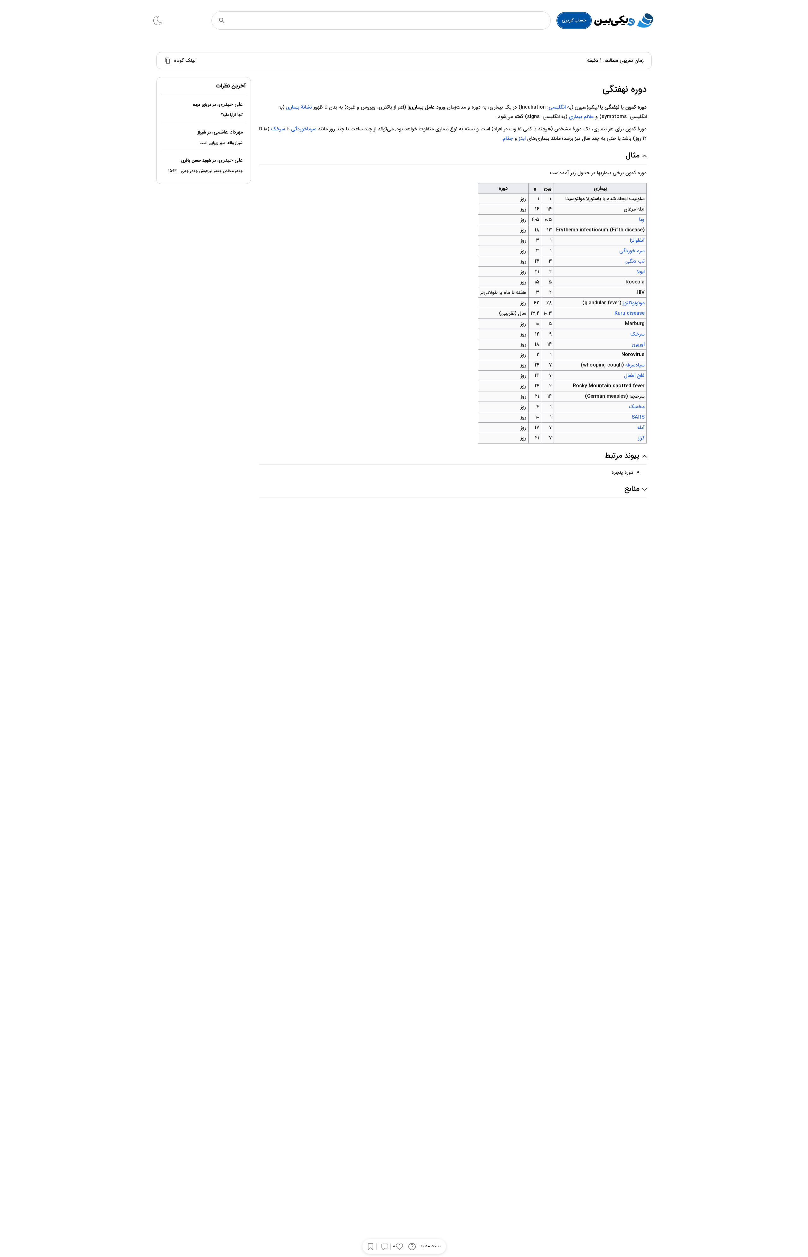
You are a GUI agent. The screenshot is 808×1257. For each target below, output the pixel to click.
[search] (222, 20)
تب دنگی (635, 261)
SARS (638, 417)
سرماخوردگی (303, 129)
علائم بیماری (581, 117)
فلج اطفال (634, 375)
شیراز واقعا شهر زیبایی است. (221, 143)
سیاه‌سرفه (635, 365)
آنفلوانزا (637, 240)
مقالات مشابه (430, 1246)
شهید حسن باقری (196, 160)
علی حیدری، (230, 104)
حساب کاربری (574, 20)
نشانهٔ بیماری (299, 107)
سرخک (278, 129)
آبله (641, 428)
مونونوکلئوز (634, 303)
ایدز (522, 138)
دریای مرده (202, 104)
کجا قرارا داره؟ (232, 115)
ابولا (641, 272)
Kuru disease (630, 313)
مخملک (637, 407)
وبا (642, 219)
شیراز (202, 132)
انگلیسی (557, 107)
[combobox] (390, 21)
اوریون (638, 344)
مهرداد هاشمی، (227, 132)
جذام (508, 138)
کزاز (641, 438)
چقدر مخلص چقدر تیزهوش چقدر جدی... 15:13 (205, 171)
